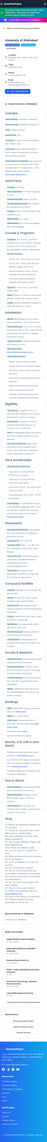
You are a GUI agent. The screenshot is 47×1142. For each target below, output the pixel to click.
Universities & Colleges (12, 1089)
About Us (6, 1112)
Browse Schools (23, 1033)
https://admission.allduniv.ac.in (20, 352)
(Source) (20, 227)
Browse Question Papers (23, 1021)
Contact (5, 1116)
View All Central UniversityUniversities (23, 1002)
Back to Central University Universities (23, 28)
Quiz (4, 1097)
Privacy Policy (8, 1120)
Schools (5, 1093)
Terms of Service (10, 1124)
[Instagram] (8, 1069)
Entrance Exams (9, 1085)
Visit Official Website (19, 91)
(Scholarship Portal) (15, 517)
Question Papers (9, 1081)
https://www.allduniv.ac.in (16, 174)
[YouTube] (17, 1069)
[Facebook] (3, 1069)
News (4, 1100)
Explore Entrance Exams (24, 1027)
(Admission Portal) (19, 766)
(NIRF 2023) (21, 712)
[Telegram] (13, 1069)
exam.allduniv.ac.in (26, 755)
